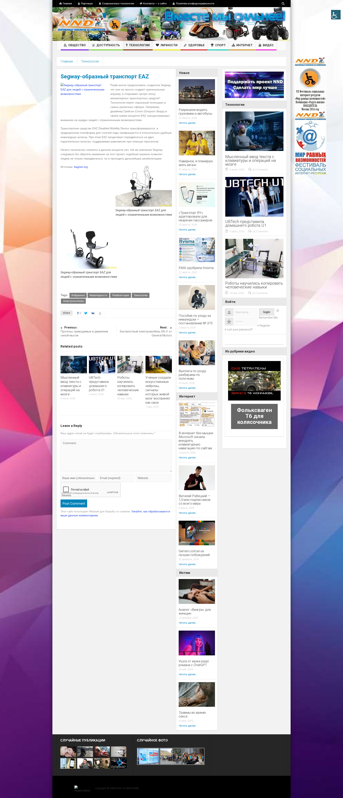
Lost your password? (240, 329)
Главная (67, 3)
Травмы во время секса (192, 714)
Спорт (220, 45)
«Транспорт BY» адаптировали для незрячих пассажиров (195, 216)
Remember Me (268, 317)
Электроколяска (73, 301)
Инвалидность (98, 295)
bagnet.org (81, 166)
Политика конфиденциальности (195, 3)
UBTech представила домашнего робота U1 (99, 383)
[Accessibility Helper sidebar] (336, 14)
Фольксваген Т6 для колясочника (254, 416)
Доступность (108, 45)
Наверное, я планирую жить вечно (196, 163)
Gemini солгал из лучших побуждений (194, 553)
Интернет (244, 45)
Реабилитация (120, 295)
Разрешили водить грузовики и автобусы (195, 111)
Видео (268, 45)
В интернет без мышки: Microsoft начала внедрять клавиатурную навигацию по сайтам (196, 440)
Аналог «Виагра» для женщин (195, 611)
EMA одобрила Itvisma (196, 268)
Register (265, 325)
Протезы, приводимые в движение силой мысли (84, 331)
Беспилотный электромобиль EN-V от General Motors (146, 331)
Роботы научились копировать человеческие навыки (128, 385)
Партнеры (87, 3)
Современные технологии (118, 3)
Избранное (78, 295)
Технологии (139, 45)
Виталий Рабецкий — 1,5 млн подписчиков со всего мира (194, 499)
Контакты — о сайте (155, 3)
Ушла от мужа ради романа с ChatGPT (194, 663)
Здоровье (196, 45)
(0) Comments (260, 169)
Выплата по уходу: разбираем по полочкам (193, 374)
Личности (168, 45)
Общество (77, 45)
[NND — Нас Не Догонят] (89, 24)
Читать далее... (188, 122)
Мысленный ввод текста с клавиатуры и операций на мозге (71, 385)
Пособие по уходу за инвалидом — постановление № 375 (195, 319)
